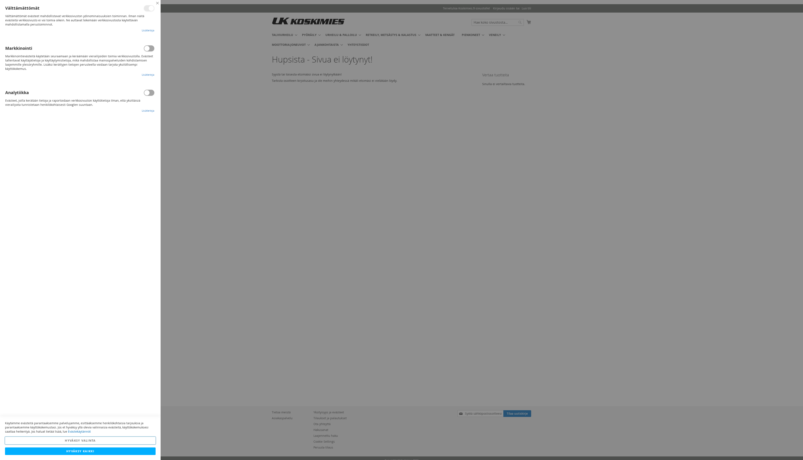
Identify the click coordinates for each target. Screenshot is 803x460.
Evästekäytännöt (79, 431)
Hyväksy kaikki (80, 451)
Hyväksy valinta (80, 440)
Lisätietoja (148, 30)
